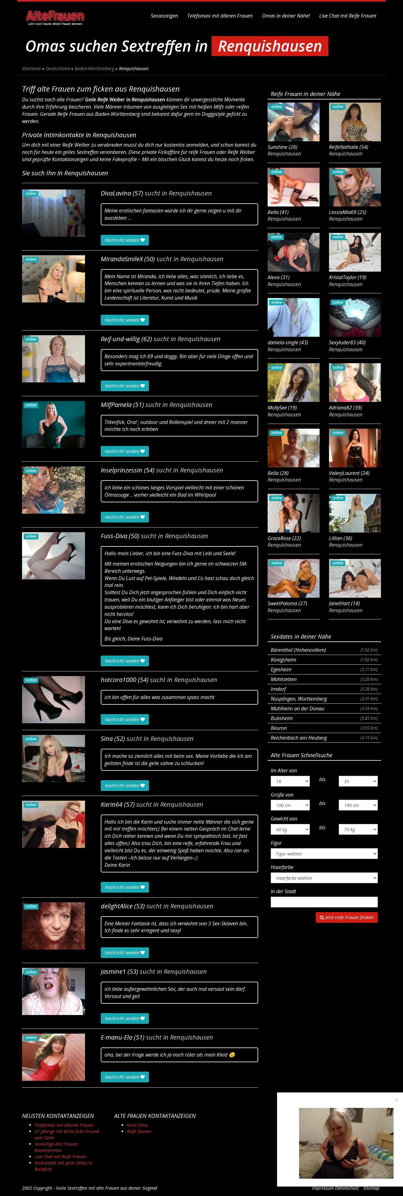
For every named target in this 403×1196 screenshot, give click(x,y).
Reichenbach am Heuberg (324, 737)
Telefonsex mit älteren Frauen (220, 15)
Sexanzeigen (164, 15)
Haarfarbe (282, 867)
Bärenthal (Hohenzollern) (324, 649)
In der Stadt (283, 891)
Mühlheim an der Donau (324, 708)
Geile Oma (137, 1125)
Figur (276, 842)
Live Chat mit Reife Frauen (347, 15)
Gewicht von (284, 818)
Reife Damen (139, 1131)
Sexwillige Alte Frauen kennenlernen (56, 1147)
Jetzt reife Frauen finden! (349, 917)
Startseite (31, 68)
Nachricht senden (122, 240)
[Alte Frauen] (55, 15)
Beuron (324, 728)
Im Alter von (284, 770)
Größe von (282, 794)
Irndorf (324, 688)
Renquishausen (190, 193)
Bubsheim (324, 718)
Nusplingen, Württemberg (324, 698)
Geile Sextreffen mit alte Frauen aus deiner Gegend (106, 1188)
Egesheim (324, 669)
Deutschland (58, 68)
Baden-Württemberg (94, 68)
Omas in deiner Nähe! (286, 15)
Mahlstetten (324, 679)
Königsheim (324, 659)
